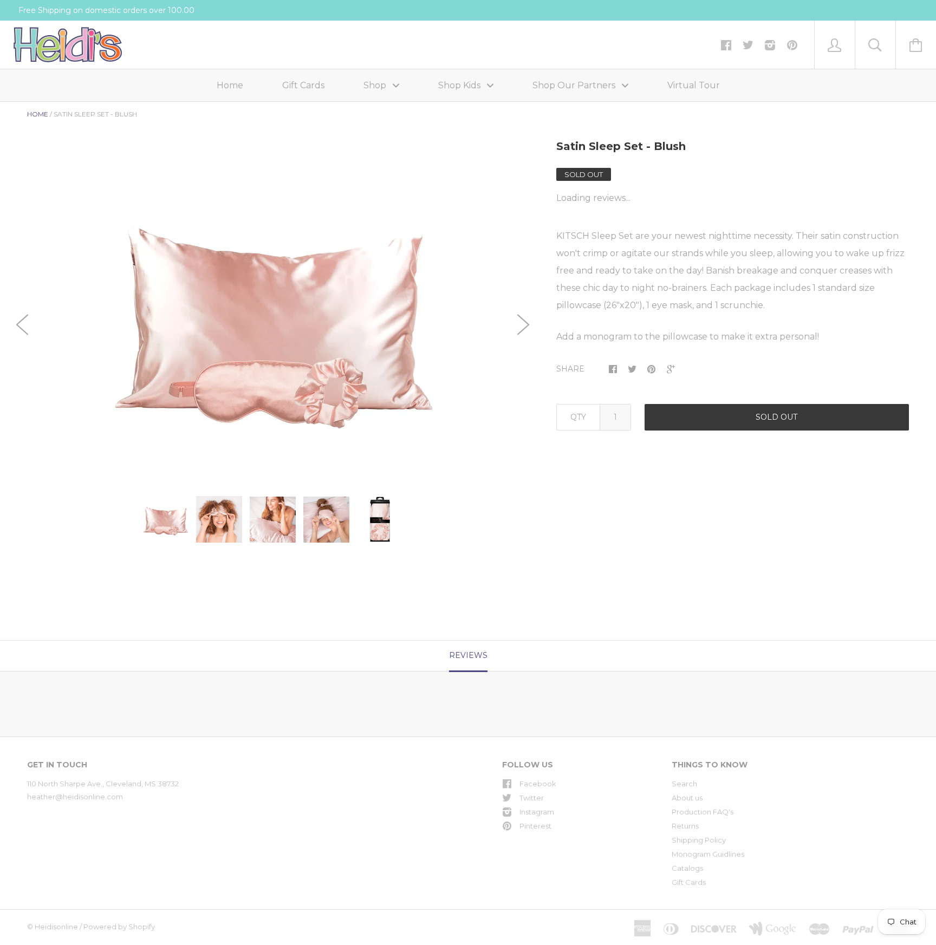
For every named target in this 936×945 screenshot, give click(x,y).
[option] (273, 318)
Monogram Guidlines (708, 854)
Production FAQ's (702, 811)
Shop (375, 85)
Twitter (531, 797)
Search (684, 783)
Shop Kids (460, 85)
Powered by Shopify (119, 926)
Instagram (536, 811)
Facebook (537, 783)
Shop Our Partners (575, 85)
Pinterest (535, 826)
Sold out (776, 417)
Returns (685, 826)
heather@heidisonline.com (75, 796)
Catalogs (687, 868)
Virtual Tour (693, 85)
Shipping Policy (699, 840)
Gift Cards (303, 85)
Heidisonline (56, 926)
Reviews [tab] (468, 655)
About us (687, 797)
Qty (578, 417)
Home (230, 85)
